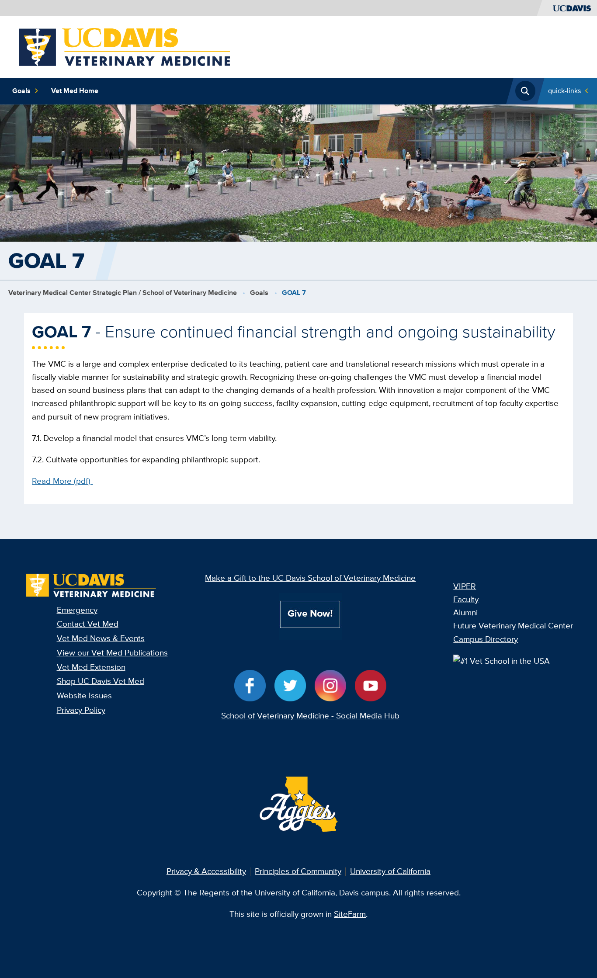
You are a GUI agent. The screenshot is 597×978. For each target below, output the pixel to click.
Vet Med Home (74, 91)
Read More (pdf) (62, 481)
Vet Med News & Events (101, 638)
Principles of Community (298, 871)
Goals (21, 91)
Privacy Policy (81, 710)
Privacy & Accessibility (206, 871)
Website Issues (84, 695)
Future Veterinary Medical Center (513, 625)
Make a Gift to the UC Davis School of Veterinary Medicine (310, 578)
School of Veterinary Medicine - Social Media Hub (310, 715)
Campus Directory (485, 639)
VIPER (464, 586)
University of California (390, 871)
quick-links (564, 91)
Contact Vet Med (87, 624)
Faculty (466, 599)
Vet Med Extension (91, 667)
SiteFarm (350, 914)
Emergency (77, 610)
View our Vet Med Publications (112, 653)
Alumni (465, 612)
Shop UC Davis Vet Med (100, 681)
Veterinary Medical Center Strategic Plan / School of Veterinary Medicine (122, 292)
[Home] (124, 46)
